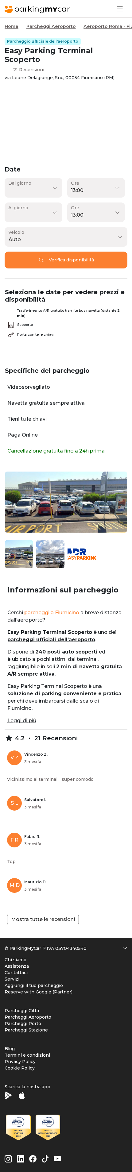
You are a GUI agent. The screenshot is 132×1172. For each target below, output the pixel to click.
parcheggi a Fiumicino (51, 612)
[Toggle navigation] (119, 8)
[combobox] (64, 239)
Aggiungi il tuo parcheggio (34, 985)
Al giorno (18, 207)
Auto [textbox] (15, 239)
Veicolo (16, 232)
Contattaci (16, 972)
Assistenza (17, 966)
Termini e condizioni (27, 1055)
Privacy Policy (20, 1061)
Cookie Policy (20, 1068)
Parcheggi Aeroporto (51, 26)
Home (11, 26)
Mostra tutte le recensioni (43, 919)
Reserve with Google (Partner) (38, 992)
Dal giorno (19, 183)
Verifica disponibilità (71, 260)
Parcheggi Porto (23, 1023)
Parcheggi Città (22, 1010)
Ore (75, 183)
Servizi (12, 979)
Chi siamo (15, 959)
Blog (10, 1048)
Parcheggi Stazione (26, 1030)
